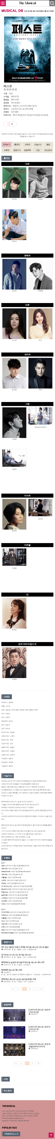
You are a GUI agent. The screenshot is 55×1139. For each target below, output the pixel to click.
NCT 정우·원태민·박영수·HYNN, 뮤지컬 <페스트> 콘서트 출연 (25, 947)
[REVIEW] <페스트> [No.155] (11, 970)
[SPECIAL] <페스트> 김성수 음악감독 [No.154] (18, 979)
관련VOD (27, 150)
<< (13, 989)
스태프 (27, 144)
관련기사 (17, 150)
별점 (48, 144)
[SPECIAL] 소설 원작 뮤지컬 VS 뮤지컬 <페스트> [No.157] (22, 962)
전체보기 (6, 144)
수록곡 (6, 150)
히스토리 (48, 150)
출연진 (17, 144)
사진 (38, 150)
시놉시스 (37, 144)
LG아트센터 (15, 103)
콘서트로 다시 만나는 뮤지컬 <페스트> (16, 955)
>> (41, 989)
